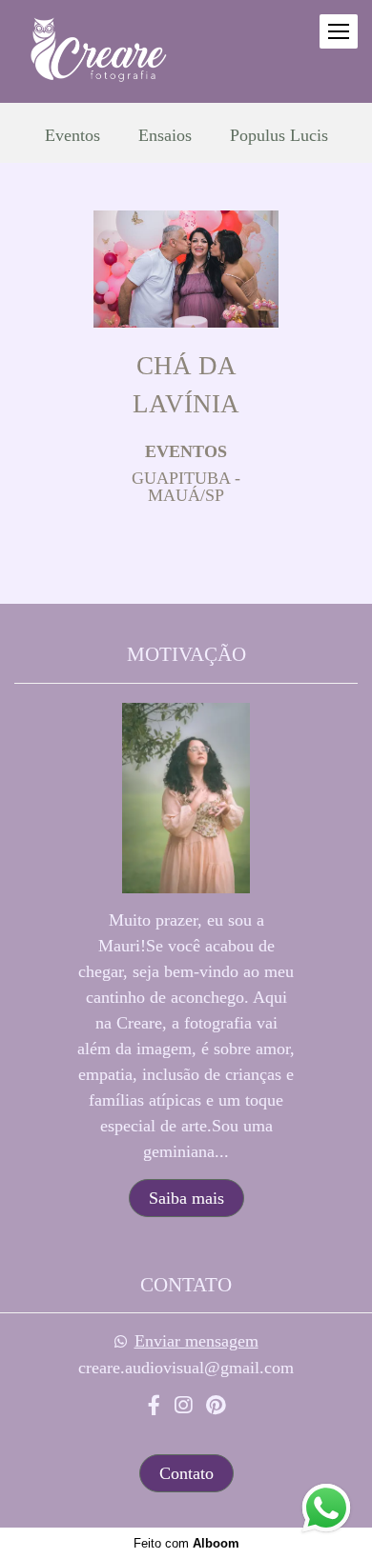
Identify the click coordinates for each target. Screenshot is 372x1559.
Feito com (186, 1543)
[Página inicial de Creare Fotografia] (95, 51)
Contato (186, 1473)
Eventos (72, 135)
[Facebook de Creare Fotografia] (154, 1405)
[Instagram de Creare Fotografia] (183, 1405)
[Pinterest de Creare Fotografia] (215, 1405)
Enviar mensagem (196, 1340)
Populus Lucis (279, 135)
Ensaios (165, 135)
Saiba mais (186, 1198)
